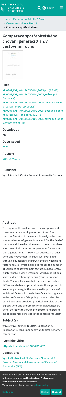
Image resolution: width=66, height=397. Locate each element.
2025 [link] (5, 147)
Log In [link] (50, 8)
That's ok (56, 391)
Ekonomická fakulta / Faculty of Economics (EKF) (30, 19)
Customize (7, 391)
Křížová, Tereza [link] (11, 159)
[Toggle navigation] (61, 7)
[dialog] (33, 384)
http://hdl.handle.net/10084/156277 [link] (24, 346)
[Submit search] (39, 8)
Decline (45, 391)
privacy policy (41, 385)
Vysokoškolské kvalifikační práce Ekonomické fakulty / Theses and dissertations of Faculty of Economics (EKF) (23, 23)
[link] (31, 90)
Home (6, 19)
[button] (44, 8)
